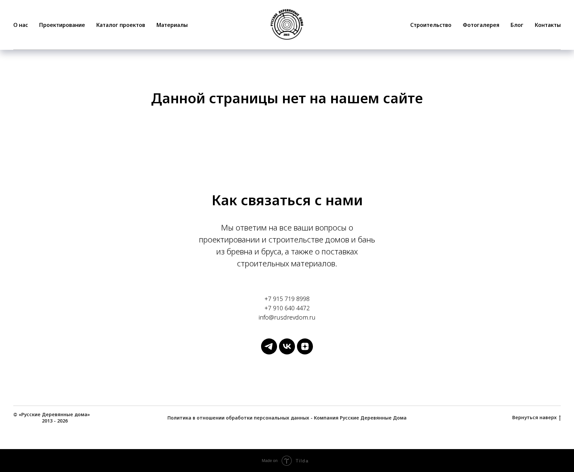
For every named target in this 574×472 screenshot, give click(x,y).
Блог (517, 25)
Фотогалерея (481, 25)
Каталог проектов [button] (120, 25)
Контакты (548, 25)
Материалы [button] (172, 25)
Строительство (430, 25)
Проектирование (62, 25)
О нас (20, 25)
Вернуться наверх (534, 418)
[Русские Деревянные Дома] (269, 352)
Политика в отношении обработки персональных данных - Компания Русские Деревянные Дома (287, 418)
